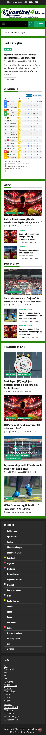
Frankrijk (10, 584)
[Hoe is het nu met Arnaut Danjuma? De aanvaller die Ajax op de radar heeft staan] (23, 282)
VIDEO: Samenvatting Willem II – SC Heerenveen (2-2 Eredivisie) (21, 507)
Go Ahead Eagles (11, 716)
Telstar (7, 694)
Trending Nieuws (23, 418)
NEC (5, 678)
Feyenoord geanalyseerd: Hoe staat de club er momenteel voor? (10, 252)
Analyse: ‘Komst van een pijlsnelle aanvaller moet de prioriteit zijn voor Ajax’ (23, 221)
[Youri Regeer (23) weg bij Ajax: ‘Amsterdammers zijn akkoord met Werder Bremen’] (23, 365)
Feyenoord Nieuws (22, 455)
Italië (9, 595)
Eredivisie (8, 49)
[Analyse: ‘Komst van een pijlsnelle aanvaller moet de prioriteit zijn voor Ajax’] (23, 203)
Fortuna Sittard (11, 707)
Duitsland (11, 557)
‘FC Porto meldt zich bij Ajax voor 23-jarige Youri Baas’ (22, 426)
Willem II (7, 700)
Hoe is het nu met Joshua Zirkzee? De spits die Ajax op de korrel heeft (10, 331)
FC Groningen (10, 691)
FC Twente (8, 681)
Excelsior (8, 704)
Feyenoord (9, 669)
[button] (4, 23)
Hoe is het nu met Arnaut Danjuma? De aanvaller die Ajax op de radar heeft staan (22, 300)
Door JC (8, 61)
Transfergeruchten (24, 374)
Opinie (9, 611)
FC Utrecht (8, 710)
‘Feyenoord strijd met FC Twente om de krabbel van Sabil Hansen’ (23, 466)
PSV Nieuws (11, 622)
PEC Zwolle (9, 713)
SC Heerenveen (11, 719)
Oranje (9, 617)
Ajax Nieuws (10, 213)
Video (9, 643)
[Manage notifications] (40, 730)
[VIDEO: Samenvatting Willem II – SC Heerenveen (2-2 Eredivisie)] (23, 489)
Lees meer (11, 80)
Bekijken (39, 23)
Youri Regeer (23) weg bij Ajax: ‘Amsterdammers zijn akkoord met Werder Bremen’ (21, 384)
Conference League (14, 552)
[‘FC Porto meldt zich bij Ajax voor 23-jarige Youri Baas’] (23, 408)
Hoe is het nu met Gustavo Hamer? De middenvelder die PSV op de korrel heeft (10, 315)
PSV (5, 672)
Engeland (10, 563)
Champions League (14, 547)
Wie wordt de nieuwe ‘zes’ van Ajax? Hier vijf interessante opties (10, 236)
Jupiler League (13, 600)
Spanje (9, 627)
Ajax (5, 666)
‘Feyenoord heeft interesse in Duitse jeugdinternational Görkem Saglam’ (20, 56)
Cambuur (8, 688)
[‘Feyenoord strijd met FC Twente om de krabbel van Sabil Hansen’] (23, 448)
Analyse (20, 213)
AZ (5, 675)
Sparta (7, 697)
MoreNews (15, 732)
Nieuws (10, 606)
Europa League (13, 574)
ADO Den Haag (10, 685)
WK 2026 (10, 649)
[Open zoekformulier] (25, 23)
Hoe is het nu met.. (13, 292)
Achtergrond (12, 531)
